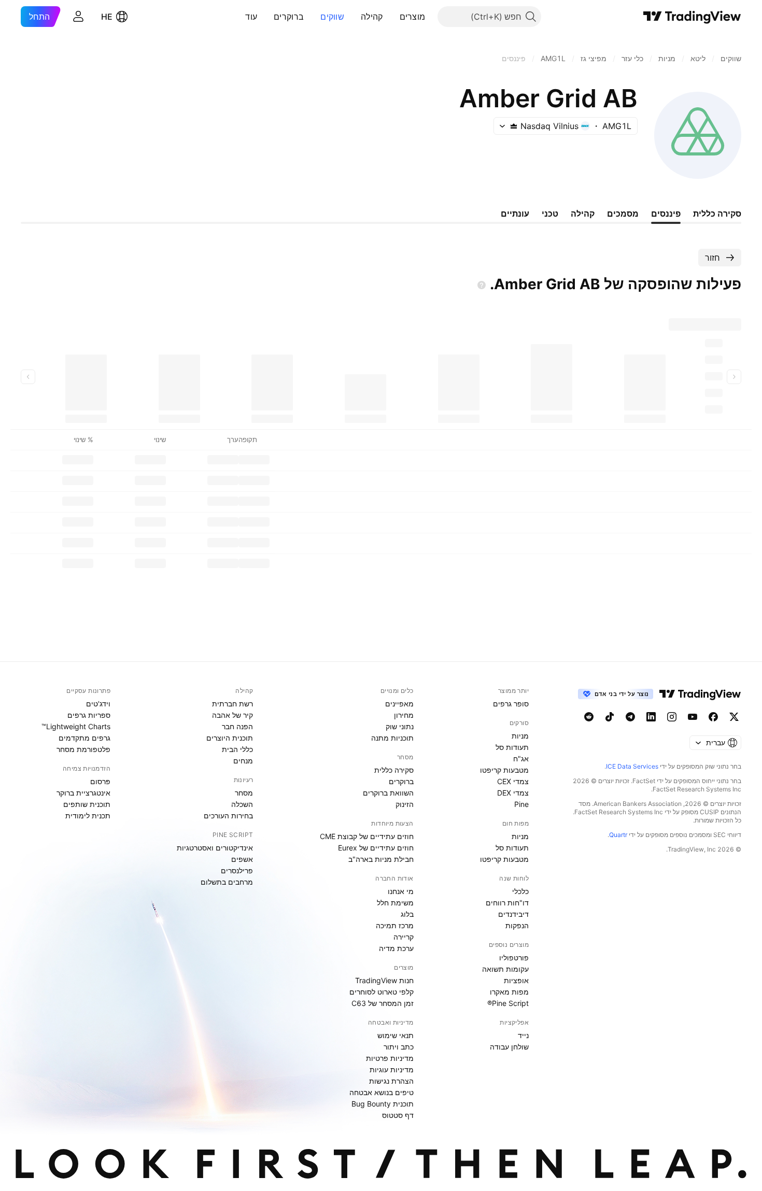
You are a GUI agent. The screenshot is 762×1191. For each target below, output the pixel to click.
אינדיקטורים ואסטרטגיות (215, 847)
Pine (521, 804)
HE (106, 16)
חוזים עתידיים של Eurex (376, 847)
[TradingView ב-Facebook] (713, 717)
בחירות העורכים (228, 815)
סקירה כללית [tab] (717, 213)
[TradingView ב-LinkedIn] (651, 717)
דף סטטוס (398, 1115)
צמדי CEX (513, 781)
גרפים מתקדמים (84, 737)
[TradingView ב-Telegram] (630, 717)
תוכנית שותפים (86, 804)
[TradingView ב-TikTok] (609, 717)
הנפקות (517, 925)
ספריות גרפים (88, 715)
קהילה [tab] (583, 213)
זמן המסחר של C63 (382, 1003)
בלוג (407, 914)
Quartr (618, 835)
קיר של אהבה (232, 715)
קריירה (403, 936)
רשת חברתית (232, 703)
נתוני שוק (400, 726)
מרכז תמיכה (395, 925)
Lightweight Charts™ (75, 726)
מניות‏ (520, 735)
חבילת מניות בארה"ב (381, 859)
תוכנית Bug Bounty (382, 1103)
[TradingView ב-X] (734, 717)
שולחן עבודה (509, 1046)
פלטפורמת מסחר (83, 749)
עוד (251, 16)
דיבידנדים (513, 914)
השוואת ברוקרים (388, 792)
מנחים (243, 760)
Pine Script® (508, 1003)
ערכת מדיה (396, 948)
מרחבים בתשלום (227, 881)
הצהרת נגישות (391, 1080)
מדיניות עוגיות (392, 1069)
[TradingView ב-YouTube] (692, 717)
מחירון (404, 715)
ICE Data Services (632, 766)
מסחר (244, 792)
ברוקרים (289, 16)
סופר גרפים (511, 703)
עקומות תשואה (505, 969)
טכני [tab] (550, 213)
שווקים (332, 16)
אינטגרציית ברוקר (83, 792)
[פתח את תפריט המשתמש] (78, 16)
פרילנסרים (237, 870)
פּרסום (100, 781)
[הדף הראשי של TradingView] (692, 16)
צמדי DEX (513, 792)
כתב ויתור (399, 1046)
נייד (523, 1035)
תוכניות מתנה (392, 737)
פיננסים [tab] (666, 213)
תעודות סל (512, 747)
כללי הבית (237, 749)
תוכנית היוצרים (229, 737)
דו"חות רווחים (507, 902)
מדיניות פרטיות (390, 1058)
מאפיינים (399, 703)
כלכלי (520, 891)
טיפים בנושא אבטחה (381, 1092)
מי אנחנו (401, 891)
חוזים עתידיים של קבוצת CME (367, 836)
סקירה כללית (394, 769)
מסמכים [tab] (623, 213)
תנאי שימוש (395, 1035)
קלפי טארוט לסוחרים (381, 991)
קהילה (372, 16)
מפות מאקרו (509, 991)
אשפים (242, 859)
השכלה (242, 804)
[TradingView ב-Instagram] (672, 717)
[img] (513, 126)
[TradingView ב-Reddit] (589, 717)
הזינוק (405, 804)
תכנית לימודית (87, 815)
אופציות (516, 980)
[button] (392, 16)
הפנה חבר (237, 726)
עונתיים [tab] (515, 213)
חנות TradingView (384, 980)
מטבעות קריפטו (504, 769)
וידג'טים (98, 703)
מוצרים (413, 16)
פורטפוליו (514, 957)
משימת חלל (395, 902)
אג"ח (521, 758)
